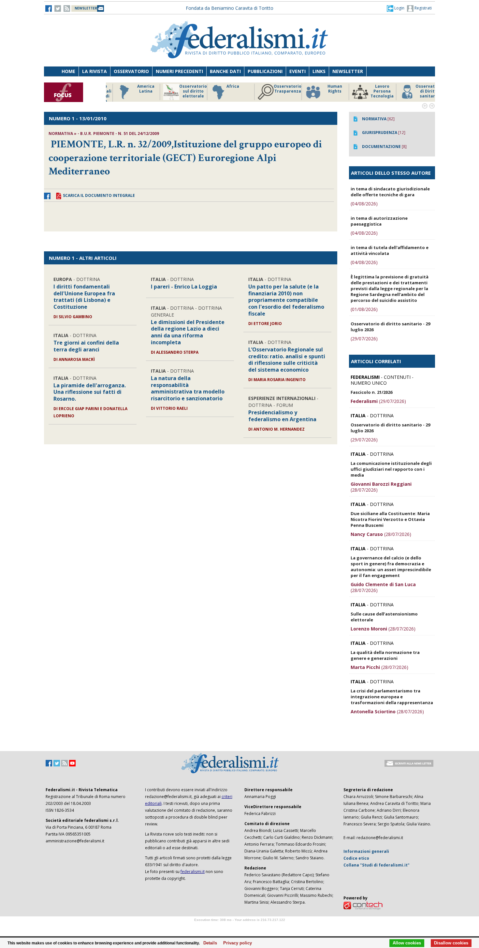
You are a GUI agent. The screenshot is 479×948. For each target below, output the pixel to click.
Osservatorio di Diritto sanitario (420, 91)
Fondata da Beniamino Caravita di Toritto (229, 8)
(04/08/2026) (364, 203)
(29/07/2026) (364, 338)
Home (68, 71)
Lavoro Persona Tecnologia (373, 91)
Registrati (423, 8)
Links (319, 71)
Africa (223, 86)
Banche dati (225, 71)
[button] (395, 8)
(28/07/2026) (381, 487)
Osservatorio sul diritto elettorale (184, 91)
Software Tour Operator (239, 927)
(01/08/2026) (364, 309)
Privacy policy (236, 943)
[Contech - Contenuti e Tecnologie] (363, 905)
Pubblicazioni (265, 71)
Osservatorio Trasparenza (278, 89)
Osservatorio (131, 71)
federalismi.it (193, 871)
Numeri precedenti (179, 71)
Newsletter (347, 71)
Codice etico (356, 858)
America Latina (136, 89)
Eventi (297, 71)
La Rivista (94, 71)
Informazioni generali (366, 851)
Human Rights (325, 89)
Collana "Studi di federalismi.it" (376, 865)
